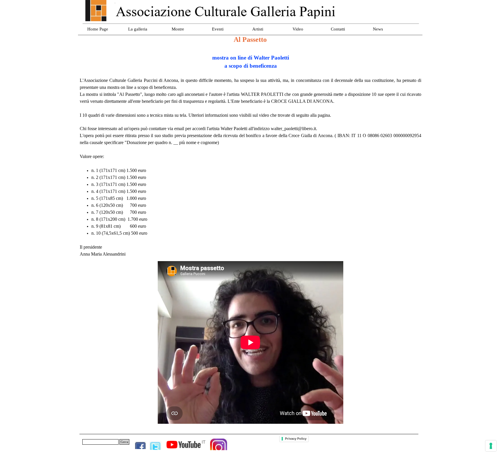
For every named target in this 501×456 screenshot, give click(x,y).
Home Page (97, 29)
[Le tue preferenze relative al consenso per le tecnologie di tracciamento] (490, 445)
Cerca (124, 442)
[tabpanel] (250, 152)
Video (298, 29)
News (378, 29)
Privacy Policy (295, 439)
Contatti (338, 29)
